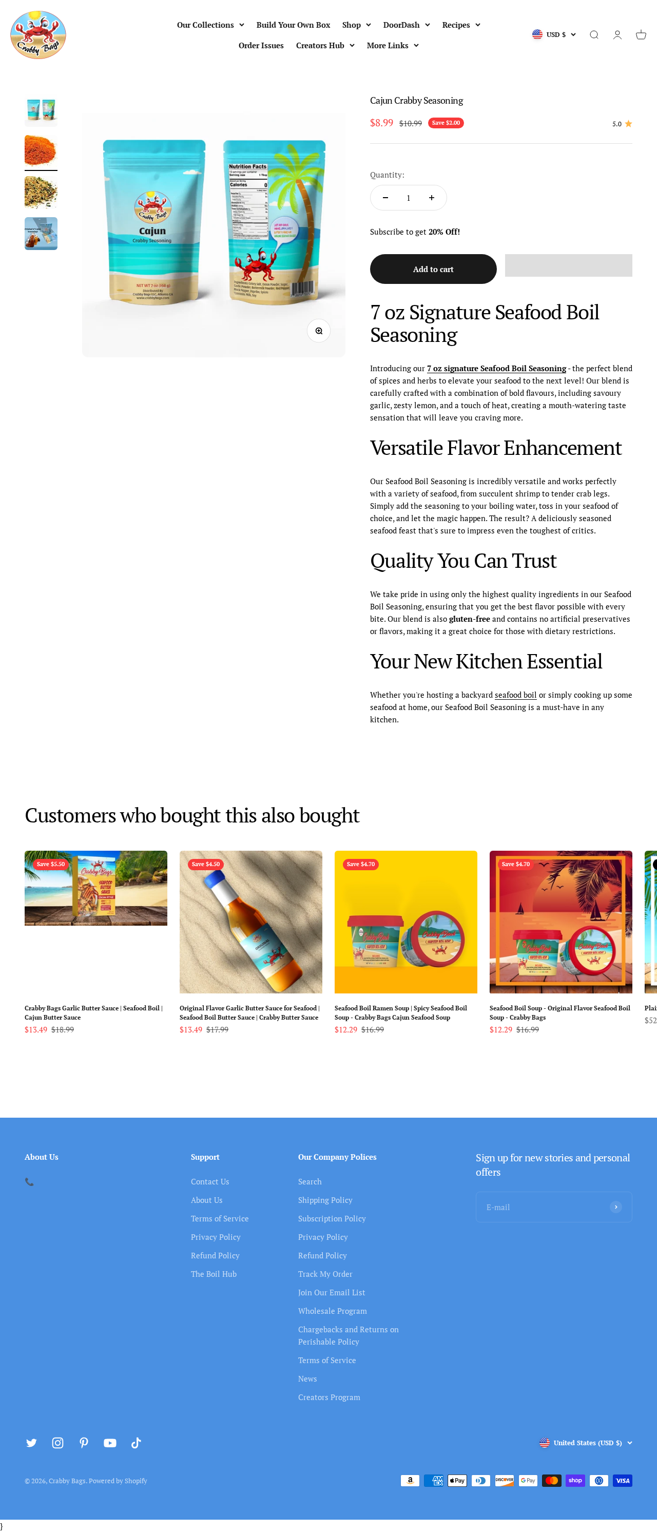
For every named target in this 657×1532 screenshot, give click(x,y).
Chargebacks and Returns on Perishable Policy (348, 1335)
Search (310, 1181)
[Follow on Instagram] (58, 1443)
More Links (388, 45)
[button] (568, 265)
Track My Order (325, 1274)
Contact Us (210, 1181)
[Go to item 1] (41, 112)
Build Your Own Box (293, 25)
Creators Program (329, 1397)
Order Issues (261, 45)
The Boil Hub (214, 1274)
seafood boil (516, 695)
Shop (351, 25)
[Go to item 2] (41, 153)
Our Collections (205, 25)
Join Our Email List (331, 1292)
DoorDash (401, 25)
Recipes (456, 25)
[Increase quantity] (432, 197)
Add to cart (433, 269)
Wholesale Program (332, 1311)
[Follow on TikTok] (136, 1443)
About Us (207, 1200)
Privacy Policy (216, 1237)
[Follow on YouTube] (110, 1443)
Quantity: (387, 174)
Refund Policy (215, 1255)
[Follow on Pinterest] (84, 1443)
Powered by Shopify (118, 1480)
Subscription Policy (332, 1218)
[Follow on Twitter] (31, 1443)
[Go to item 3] (41, 194)
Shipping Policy (325, 1200)
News (307, 1378)
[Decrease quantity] (385, 197)
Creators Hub (320, 45)
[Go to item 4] (41, 235)
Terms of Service (220, 1218)
